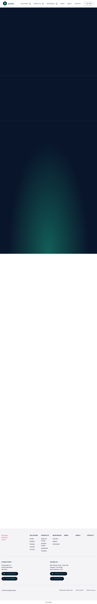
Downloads (56, 544)
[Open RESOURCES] (57, 4)
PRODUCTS (45, 535)
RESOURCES (57, 535)
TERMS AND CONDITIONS (66, 590)
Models (55, 541)
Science (32, 549)
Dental (32, 539)
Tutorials (55, 539)
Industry (32, 547)
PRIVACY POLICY (91, 590)
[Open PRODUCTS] (43, 4)
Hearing (32, 544)
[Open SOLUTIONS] (30, 4)
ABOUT (78, 535)
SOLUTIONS (34, 535)
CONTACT (90, 535)
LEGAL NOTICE (80, 590)
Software (44, 551)
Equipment (44, 548)
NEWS (66, 535)
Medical (32, 541)
